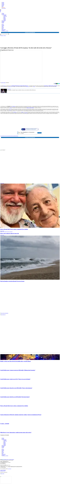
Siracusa (3, 3)
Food (2, 6)
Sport (2, 26)
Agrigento (5, 15)
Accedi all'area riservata (30, 32)
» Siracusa (1, 35)
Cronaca (3, 4)
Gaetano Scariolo (3, 82)
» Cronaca (4, 35)
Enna (4, 441)
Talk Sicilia (3, 7)
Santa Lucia (9, 86)
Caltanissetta (5, 16)
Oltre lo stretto (4, 8)
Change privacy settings (5, 455)
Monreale (3, 21)
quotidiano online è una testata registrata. (7, 459)
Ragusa (5, 18)
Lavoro (3, 452)
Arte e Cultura (4, 29)
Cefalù (3, 22)
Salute (3, 27)
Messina (5, 17)
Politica (3, 5)
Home (3, 24)
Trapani (5, 444)
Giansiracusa (13, 106)
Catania (3, 438)
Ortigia (34, 86)
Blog (2, 28)
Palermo (3, 2)
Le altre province (4, 14)
